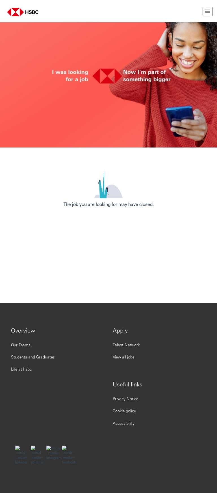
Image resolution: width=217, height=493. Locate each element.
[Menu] (208, 11)
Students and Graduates (33, 356)
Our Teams (21, 344)
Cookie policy (124, 410)
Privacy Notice (125, 398)
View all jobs (123, 356)
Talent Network (126, 344)
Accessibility (123, 423)
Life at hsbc (21, 368)
